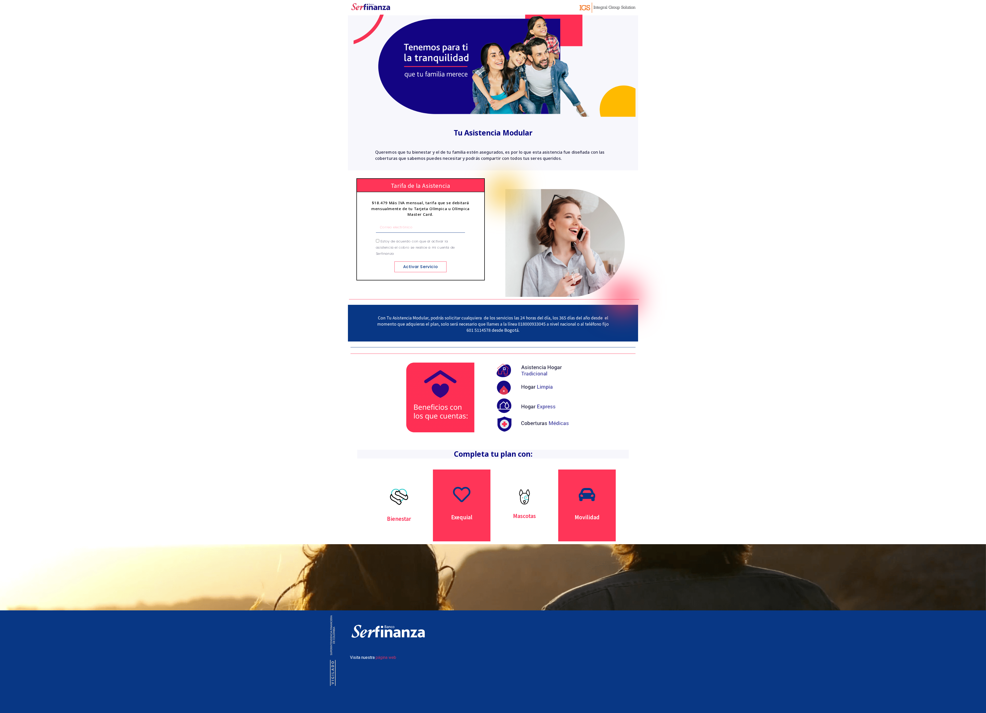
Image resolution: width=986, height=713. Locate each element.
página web (386, 657)
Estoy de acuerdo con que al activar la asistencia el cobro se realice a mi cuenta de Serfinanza (415, 247)
